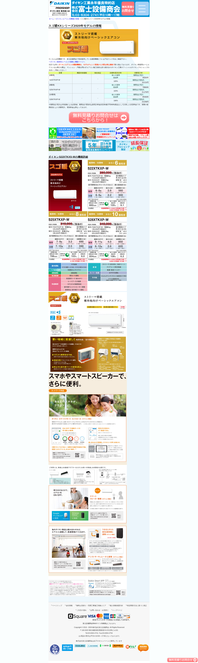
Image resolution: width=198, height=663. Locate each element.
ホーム (51, 19)
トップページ (117, 610)
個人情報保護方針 (116, 605)
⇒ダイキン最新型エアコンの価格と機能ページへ (67, 62)
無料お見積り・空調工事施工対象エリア (91, 605)
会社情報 (69, 605)
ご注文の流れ (82, 610)
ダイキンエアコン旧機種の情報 (67, 19)
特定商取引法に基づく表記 (137, 605)
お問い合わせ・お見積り (99, 610)
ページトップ (57, 605)
